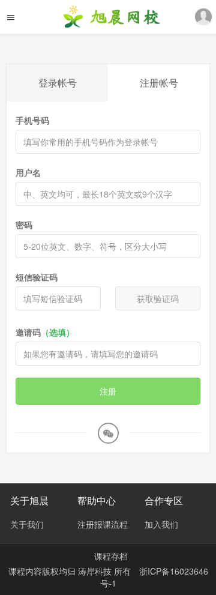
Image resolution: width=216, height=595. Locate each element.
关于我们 (27, 524)
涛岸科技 (96, 571)
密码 (24, 225)
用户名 (28, 172)
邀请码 (45, 332)
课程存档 (111, 556)
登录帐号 (57, 82)
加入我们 (161, 524)
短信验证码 (37, 277)
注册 (108, 391)
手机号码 (32, 120)
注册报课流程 (102, 524)
